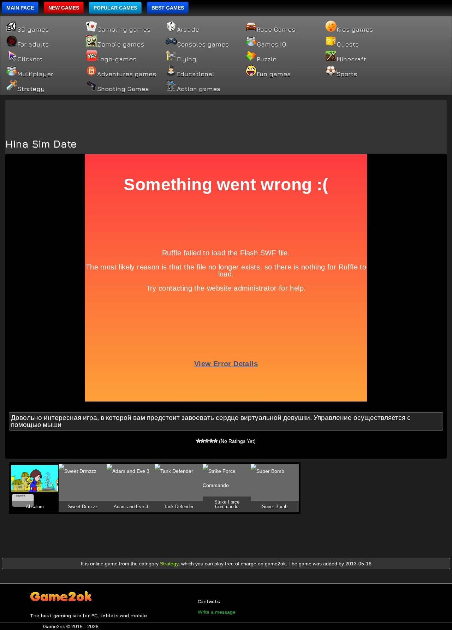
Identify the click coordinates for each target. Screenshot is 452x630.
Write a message (217, 612)
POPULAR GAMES (115, 8)
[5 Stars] (215, 441)
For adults (33, 44)
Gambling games (123, 29)
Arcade (188, 29)
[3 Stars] (207, 441)
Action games (198, 89)
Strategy (31, 89)
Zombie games (120, 44)
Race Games (276, 29)
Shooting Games (123, 89)
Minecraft (351, 59)
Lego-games (116, 59)
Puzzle (266, 59)
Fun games (274, 74)
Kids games (355, 29)
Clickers (29, 59)
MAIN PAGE (20, 8)
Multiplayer (35, 74)
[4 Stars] (211, 441)
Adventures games (126, 74)
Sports (347, 74)
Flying (186, 59)
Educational (195, 74)
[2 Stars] (203, 441)
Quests (348, 44)
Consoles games (203, 44)
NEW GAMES (63, 8)
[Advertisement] (226, 116)
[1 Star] (198, 441)
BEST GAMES (167, 8)
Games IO (271, 44)
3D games (33, 29)
